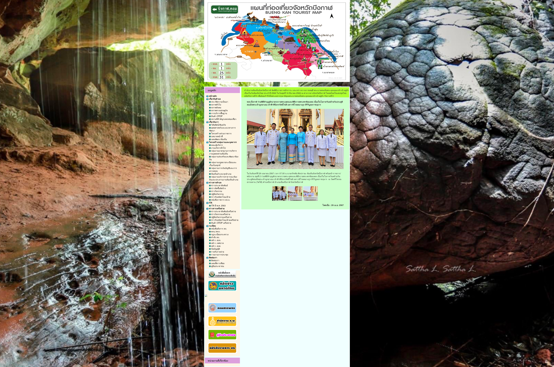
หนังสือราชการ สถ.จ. (220, 199)
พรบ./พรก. (215, 231)
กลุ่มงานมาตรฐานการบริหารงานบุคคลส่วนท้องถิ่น (223, 152)
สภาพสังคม (216, 107)
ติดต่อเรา (212, 257)
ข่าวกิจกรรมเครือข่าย (220, 214)
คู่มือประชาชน (217, 266)
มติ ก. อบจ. (216, 240)
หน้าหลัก (212, 95)
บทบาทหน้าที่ (217, 136)
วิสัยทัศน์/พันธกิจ (218, 124)
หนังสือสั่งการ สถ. (219, 228)
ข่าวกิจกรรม (216, 191)
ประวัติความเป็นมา (219, 101)
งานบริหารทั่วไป (218, 147)
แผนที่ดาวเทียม (217, 263)
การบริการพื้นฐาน (219, 113)
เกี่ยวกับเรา (213, 121)
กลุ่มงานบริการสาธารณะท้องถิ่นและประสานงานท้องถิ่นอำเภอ (223, 178)
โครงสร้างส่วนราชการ (221, 133)
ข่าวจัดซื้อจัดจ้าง (218, 188)
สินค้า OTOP (216, 116)
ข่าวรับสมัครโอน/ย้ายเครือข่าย (224, 219)
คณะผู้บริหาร (217, 144)
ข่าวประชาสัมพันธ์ (219, 185)
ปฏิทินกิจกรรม (217, 194)
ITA (210, 202)
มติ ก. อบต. (216, 245)
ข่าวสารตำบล (214, 182)
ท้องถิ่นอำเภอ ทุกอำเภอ (221, 173)
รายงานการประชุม (219, 254)
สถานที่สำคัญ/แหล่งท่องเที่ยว (223, 119)
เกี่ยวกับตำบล (214, 98)
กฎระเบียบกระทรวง (220, 234)
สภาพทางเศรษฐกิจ (219, 110)
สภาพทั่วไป (216, 104)
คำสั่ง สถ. (215, 237)
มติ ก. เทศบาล (217, 243)
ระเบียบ (212, 225)
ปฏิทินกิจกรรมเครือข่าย (221, 217)
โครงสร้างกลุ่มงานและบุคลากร (222, 142)
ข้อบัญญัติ (215, 248)
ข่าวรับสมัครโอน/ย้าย (220, 196)
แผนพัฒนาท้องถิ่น (219, 139)
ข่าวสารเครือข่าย (216, 208)
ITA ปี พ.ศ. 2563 (218, 205)
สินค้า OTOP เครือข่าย (221, 222)
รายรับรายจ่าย (217, 251)
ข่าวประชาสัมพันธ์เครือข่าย (223, 211)
